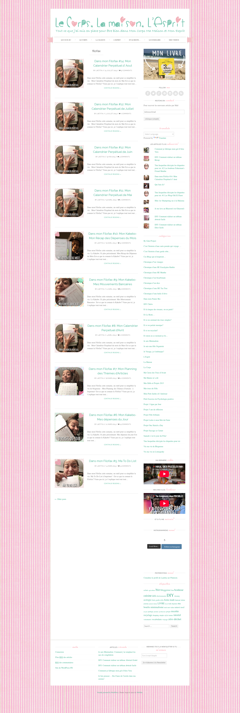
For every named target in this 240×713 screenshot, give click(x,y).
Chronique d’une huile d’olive (155, 293)
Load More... (154, 546)
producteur (162, 612)
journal (146, 604)
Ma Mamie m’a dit (151, 378)
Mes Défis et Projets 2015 (154, 383)
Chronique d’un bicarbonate (155, 277)
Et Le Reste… (134, 40)
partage (150, 611)
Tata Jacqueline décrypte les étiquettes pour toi (162, 441)
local (166, 604)
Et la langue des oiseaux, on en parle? (158, 309)
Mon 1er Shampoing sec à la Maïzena (169, 200)
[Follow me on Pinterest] (164, 93)
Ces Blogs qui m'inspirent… (155, 256)
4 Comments (124, 157)
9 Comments (125, 289)
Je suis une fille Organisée (154, 346)
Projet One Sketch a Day (153, 425)
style (166, 615)
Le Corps (83, 40)
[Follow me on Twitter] (153, 93)
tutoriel (177, 615)
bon (172, 590)
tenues (171, 615)
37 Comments (126, 70)
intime (183, 600)
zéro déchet (174, 619)
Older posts (60, 499)
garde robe (160, 600)
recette (175, 611)
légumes (174, 604)
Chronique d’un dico (152, 283)
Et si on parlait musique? (153, 325)
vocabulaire (157, 619)
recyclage (148, 615)
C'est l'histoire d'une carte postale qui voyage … (162, 246)
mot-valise (170, 607)
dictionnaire (161, 596)
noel (182, 607)
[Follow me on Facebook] (147, 93)
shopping (156, 615)
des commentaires (64, 662)
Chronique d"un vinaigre (153, 262)
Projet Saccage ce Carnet (153, 430)
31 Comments (125, 243)
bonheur (178, 590)
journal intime (153, 604)
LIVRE (161, 603)
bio (158, 589)
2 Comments (125, 200)
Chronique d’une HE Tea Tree (155, 288)
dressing (177, 596)
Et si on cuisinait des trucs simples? (157, 320)
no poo (146, 612)
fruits (153, 600)
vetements (147, 619)
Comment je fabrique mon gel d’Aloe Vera (115, 670)
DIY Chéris (148, 304)
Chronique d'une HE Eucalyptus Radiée (159, 267)
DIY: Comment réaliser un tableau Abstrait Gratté (117, 660)
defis (154, 595)
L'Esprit (147, 356)
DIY (170, 595)
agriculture (152, 590)
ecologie (147, 599)
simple (161, 615)
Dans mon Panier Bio (152, 298)
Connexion (59, 652)
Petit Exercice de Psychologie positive (159, 399)
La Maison (100, 40)
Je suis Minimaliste (151, 341)
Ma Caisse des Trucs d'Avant (155, 372)
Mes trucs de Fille (151, 388)
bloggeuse (166, 590)
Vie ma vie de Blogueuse (153, 446)
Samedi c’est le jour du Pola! (155, 436)
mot (165, 607)
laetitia (99, 70)
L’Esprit (117, 40)
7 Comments (125, 114)
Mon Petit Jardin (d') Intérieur (155, 393)
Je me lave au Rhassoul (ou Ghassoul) (169, 208)
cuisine (148, 595)
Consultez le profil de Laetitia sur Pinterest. (161, 577)
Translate (162, 138)
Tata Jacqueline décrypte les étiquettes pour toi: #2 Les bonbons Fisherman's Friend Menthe (169, 168)
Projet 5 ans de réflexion (153, 409)
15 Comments (125, 424)
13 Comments (125, 466)
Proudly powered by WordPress (107, 692)
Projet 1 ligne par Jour (152, 404)
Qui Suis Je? (66, 40)
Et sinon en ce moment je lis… (156, 335)
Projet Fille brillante (152, 414)
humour (177, 600)
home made (169, 599)
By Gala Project (150, 241)
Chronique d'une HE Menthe (155, 272)
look (169, 603)
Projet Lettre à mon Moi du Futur (157, 420)
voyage (165, 619)
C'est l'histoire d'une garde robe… (157, 251)
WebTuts (139, 692)
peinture (156, 612)
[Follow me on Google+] (158, 93)
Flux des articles (63, 657)
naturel (177, 607)
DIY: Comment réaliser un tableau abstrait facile (117, 665)
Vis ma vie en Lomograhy (154, 451)
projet (168, 611)
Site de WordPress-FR (64, 667)
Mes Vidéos (174, 40)
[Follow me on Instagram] (170, 93)
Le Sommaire (154, 40)
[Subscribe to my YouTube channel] (175, 93)
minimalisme (157, 607)
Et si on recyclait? (151, 330)
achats (146, 590)
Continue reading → (112, 88)
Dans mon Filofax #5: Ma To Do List (112, 461)
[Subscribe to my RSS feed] (181, 93)
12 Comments (125, 378)
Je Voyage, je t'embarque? (154, 351)
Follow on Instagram (172, 546)
